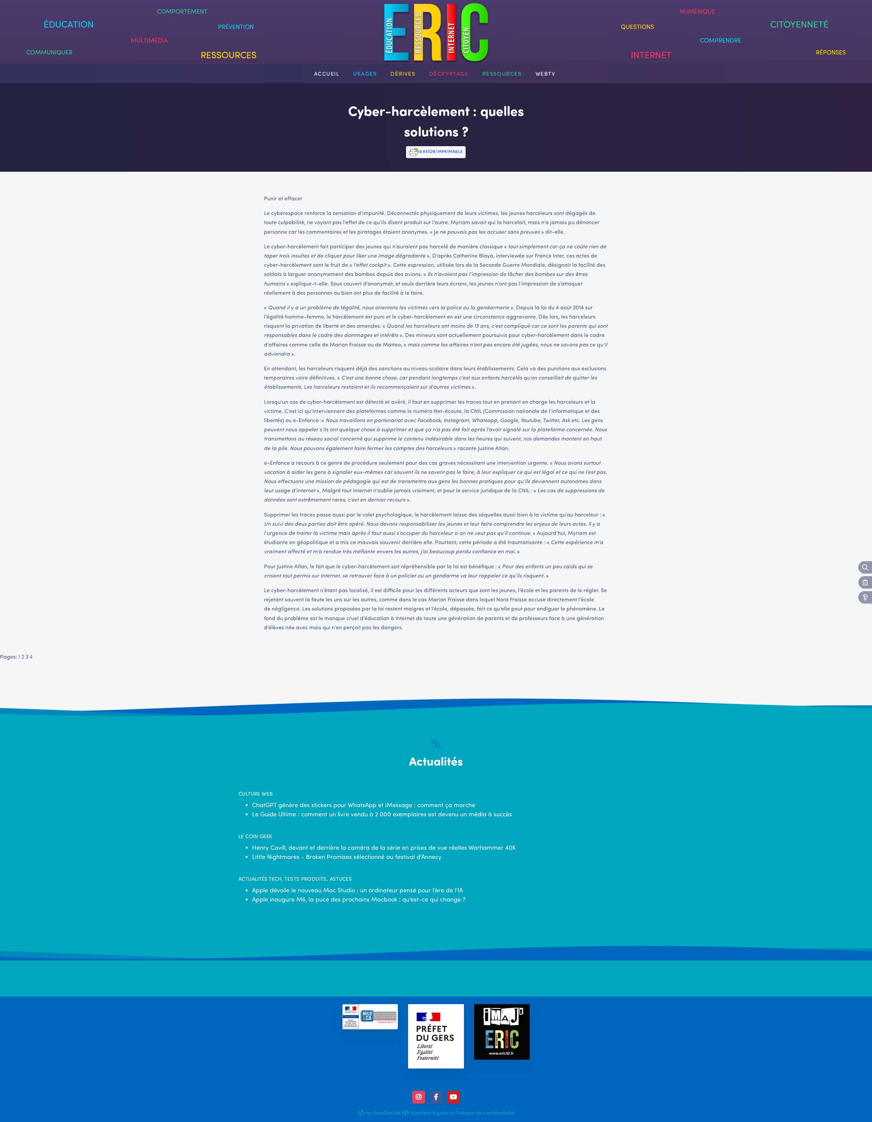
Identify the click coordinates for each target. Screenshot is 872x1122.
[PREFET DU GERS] (436, 1036)
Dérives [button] (402, 73)
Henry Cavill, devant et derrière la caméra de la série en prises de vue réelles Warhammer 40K (384, 847)
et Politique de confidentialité (481, 1112)
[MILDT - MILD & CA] (370, 1017)
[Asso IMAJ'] (502, 1032)
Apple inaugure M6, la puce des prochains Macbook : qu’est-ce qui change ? (359, 899)
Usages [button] (365, 73)
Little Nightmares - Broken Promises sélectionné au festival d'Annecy (346, 856)
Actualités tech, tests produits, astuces (295, 878)
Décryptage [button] (449, 73)
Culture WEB (255, 793)
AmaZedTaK (387, 1112)
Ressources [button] (502, 73)
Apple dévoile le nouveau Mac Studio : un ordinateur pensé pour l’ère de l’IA (357, 890)
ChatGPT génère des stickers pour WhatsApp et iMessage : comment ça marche (363, 805)
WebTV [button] (545, 73)
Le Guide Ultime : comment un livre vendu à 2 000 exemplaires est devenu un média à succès (382, 814)
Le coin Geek (255, 836)
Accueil (327, 73)
